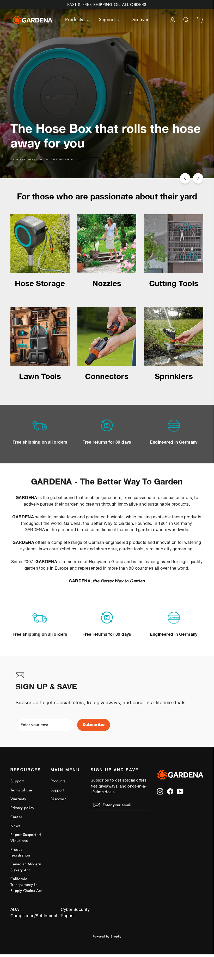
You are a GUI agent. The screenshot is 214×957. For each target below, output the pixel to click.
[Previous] (185, 178)
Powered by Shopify (107, 936)
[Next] (198, 178)
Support (107, 19)
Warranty (18, 799)
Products (74, 19)
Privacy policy (22, 808)
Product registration (20, 852)
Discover (140, 19)
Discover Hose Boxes (107, 156)
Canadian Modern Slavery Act (25, 867)
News (15, 826)
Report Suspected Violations (25, 837)
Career (16, 817)
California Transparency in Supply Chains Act (26, 884)
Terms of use (21, 790)
